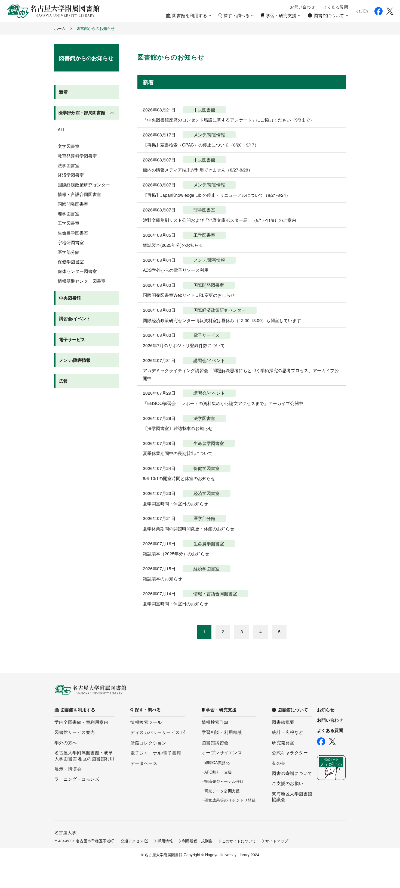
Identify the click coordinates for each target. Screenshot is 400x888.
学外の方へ (65, 742)
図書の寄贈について (292, 773)
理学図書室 (68, 214)
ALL (62, 129)
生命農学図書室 (73, 233)
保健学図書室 (71, 262)
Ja (358, 11)
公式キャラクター (290, 752)
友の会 (278, 763)
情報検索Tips (215, 722)
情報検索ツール (146, 722)
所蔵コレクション (148, 743)
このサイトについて (239, 840)
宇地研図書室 (71, 242)
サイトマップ (276, 840)
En (365, 11)
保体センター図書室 (77, 271)
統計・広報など (287, 732)
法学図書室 (68, 166)
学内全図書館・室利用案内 (81, 722)
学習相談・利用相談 (222, 732)
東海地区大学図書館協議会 (292, 796)
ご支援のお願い (287, 783)
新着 (63, 92)
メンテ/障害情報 (75, 360)
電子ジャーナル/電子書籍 (155, 753)
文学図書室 (68, 146)
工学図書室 (68, 223)
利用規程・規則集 (197, 840)
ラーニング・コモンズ (76, 779)
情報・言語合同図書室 (79, 194)
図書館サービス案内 (74, 732)
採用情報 (165, 840)
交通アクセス (132, 840)
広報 (63, 381)
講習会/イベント (75, 318)
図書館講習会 (215, 742)
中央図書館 (70, 298)
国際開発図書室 (73, 204)
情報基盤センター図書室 (82, 281)
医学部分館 (68, 252)
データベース (143, 763)
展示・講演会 (67, 769)
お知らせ (325, 710)
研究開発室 (283, 742)
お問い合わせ (302, 7)
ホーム (60, 28)
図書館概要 (283, 722)
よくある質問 (335, 7)
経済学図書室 (71, 175)
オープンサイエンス (222, 752)
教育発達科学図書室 (77, 156)
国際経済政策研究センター (84, 185)
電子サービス (72, 339)
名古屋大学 (65, 832)
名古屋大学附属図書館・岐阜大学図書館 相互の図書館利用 (84, 755)
